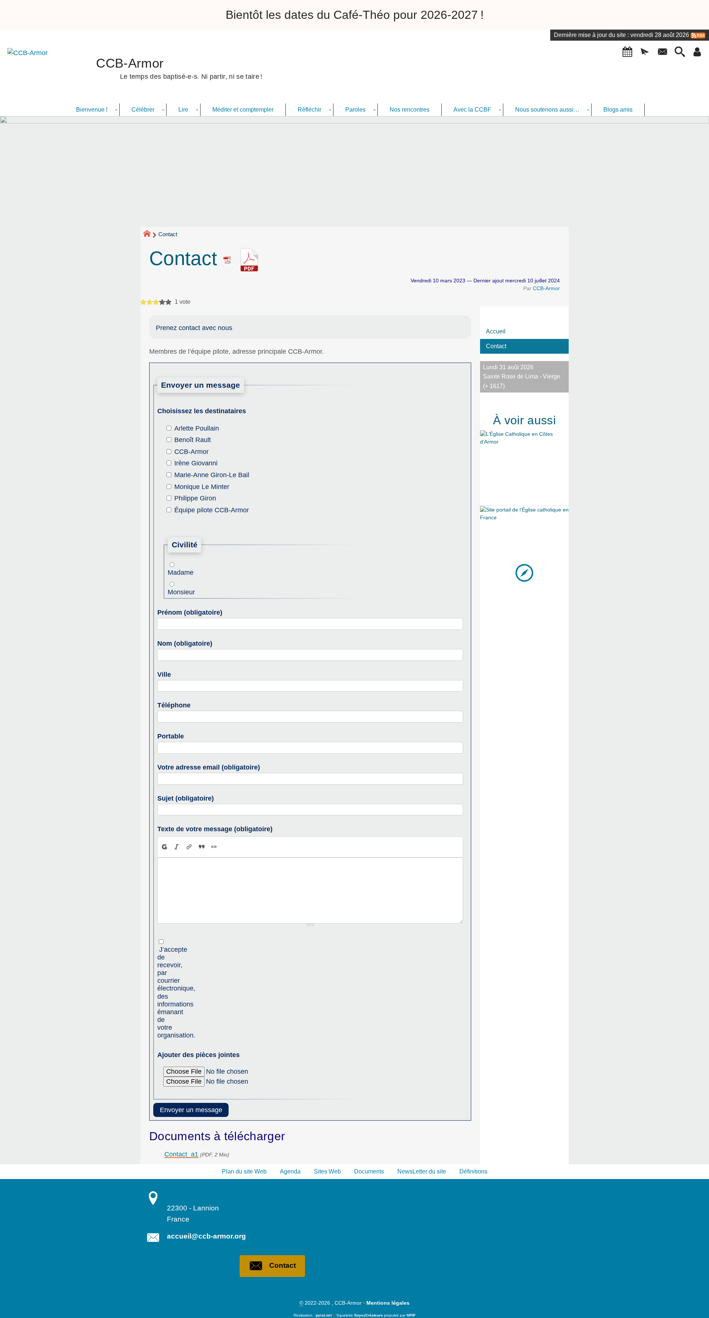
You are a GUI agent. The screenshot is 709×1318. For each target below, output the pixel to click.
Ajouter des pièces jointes (198, 1055)
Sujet (185, 798)
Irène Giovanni (196, 463)
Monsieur (173, 592)
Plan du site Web (244, 1171)
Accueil (496, 331)
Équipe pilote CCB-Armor (211, 510)
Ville (164, 674)
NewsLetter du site (421, 1171)
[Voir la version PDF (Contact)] (249, 258)
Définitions (473, 1171)
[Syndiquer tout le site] (698, 35)
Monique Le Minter (201, 486)
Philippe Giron (195, 498)
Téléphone (174, 705)
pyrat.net (324, 1315)
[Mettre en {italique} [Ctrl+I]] (177, 846)
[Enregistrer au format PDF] (230, 258)
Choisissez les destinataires (201, 411)
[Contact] (662, 52)
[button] (627, 52)
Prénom (189, 612)
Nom (184, 643)
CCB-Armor (546, 288)
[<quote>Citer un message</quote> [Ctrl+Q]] (201, 846)
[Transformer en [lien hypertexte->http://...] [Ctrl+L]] (189, 846)
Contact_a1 (181, 1154)
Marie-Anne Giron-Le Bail (211, 475)
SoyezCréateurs (368, 1315)
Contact (496, 346)
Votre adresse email (208, 767)
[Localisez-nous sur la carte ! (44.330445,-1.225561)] (524, 572)
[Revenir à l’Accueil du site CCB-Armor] (35, 72)
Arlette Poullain (196, 428)
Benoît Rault (192, 440)
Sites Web (327, 1171)
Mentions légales (388, 1303)
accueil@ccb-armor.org (206, 1236)
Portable (170, 736)
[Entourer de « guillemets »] (214, 846)
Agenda (290, 1171)
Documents (369, 1171)
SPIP (411, 1315)
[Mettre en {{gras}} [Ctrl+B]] (164, 846)
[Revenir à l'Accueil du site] (150, 235)
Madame (173, 572)
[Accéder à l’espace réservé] (697, 52)
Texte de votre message (215, 829)
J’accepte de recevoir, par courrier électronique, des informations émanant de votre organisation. (162, 992)
